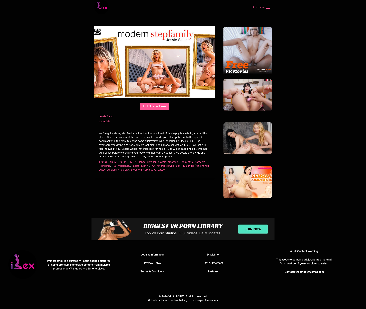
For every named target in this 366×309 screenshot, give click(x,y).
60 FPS (123, 162)
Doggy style (187, 162)
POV (153, 165)
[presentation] (247, 95)
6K (130, 162)
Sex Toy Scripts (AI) (187, 165)
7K (134, 162)
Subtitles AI (149, 169)
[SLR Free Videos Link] (247, 51)
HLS (114, 165)
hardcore (200, 162)
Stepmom (136, 169)
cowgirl (162, 162)
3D (106, 162)
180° (101, 162)
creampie (173, 162)
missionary (124, 165)
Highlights (104, 165)
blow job (152, 162)
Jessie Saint (106, 116)
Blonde (142, 162)
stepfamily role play (118, 169)
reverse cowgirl (166, 165)
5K (115, 162)
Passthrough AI (140, 165)
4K (111, 162)
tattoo (161, 169)
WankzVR (104, 121)
